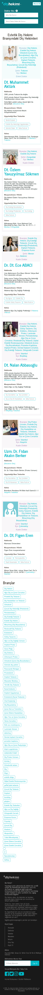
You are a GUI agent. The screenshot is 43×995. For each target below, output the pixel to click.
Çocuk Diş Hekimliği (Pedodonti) (16, 609)
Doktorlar (11, 930)
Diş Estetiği (28, 211)
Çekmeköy (23, 526)
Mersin (31, 254)
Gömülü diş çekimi (11, 665)
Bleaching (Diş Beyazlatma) (14, 625)
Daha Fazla (22, 128)
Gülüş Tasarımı (26, 329)
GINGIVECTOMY (10, 753)
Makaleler (11, 936)
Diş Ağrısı (9, 298)
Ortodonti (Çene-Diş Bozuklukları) (17, 661)
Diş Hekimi (32, 48)
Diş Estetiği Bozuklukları (14, 207)
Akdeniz (23, 256)
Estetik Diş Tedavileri (12, 805)
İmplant (7, 793)
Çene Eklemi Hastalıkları (13, 713)
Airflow (6, 860)
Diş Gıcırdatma (10, 394)
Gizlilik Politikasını (25, 979)
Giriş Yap (11, 942)
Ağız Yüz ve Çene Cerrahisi (14, 717)
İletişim (10, 939)
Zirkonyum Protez (11, 657)
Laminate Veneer (10, 729)
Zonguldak (31, 157)
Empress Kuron (28, 250)
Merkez (23, 73)
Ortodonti (32, 432)
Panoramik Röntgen (11, 669)
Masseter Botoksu (11, 681)
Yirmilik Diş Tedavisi (11, 685)
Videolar (10, 933)
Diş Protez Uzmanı (11, 757)
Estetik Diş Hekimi (28, 50)
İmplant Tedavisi (28, 60)
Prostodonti (8, 673)
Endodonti (8, 633)
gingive (7, 801)
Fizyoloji (7, 821)
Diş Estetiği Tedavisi (13, 350)
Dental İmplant (10, 120)
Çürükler (9, 558)
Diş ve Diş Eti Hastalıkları (14, 398)
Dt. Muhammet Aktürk (16, 84)
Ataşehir (23, 442)
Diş (5, 769)
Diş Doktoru (8, 653)
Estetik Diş (19, 298)
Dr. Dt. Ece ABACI (18, 264)
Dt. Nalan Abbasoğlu (20, 364)
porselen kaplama (11, 741)
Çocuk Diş (8, 825)
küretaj (6, 761)
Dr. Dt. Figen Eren (18, 535)
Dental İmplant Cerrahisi (28, 348)
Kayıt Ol (10, 945)
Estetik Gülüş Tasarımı (13, 302)
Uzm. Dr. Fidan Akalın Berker (16, 453)
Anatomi (7, 829)
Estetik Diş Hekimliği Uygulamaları (17, 124)
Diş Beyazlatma (10, 705)
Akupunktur (8, 833)
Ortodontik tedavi (10, 765)
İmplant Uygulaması (11, 693)
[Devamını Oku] (18, 104)
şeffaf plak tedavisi (11, 785)
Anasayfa (11, 927)
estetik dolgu (9, 777)
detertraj (7, 733)
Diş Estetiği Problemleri (13, 211)
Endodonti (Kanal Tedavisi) (14, 697)
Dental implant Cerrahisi (13, 737)
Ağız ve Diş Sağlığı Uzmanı (14, 641)
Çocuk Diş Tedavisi (11, 789)
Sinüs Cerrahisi (10, 721)
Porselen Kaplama (29, 345)
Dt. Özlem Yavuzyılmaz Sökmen (21, 171)
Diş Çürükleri (23, 394)
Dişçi (6, 773)
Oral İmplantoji (9, 701)
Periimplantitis (20, 558)
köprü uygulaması (11, 749)
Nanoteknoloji (9, 856)
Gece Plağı (8, 649)
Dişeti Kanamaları (11, 562)
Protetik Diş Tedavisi (11, 597)
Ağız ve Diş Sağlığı (11, 809)
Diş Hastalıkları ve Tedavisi (14, 601)
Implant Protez (10, 348)
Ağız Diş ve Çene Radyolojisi (15, 745)
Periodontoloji (32, 336)
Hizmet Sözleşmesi (11, 979)
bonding (7, 797)
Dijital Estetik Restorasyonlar (15, 781)
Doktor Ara (9, 11)
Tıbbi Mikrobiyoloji (11, 837)
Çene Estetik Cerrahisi (12, 845)
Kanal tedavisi (9, 689)
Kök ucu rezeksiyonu (12, 725)
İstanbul (24, 354)
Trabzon (24, 71)
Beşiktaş (23, 356)
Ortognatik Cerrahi (30, 350)
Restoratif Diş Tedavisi (22, 341)
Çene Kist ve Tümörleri (13, 709)
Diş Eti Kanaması (11, 482)
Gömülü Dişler (10, 128)
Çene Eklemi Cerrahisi (12, 841)
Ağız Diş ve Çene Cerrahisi (14, 593)
